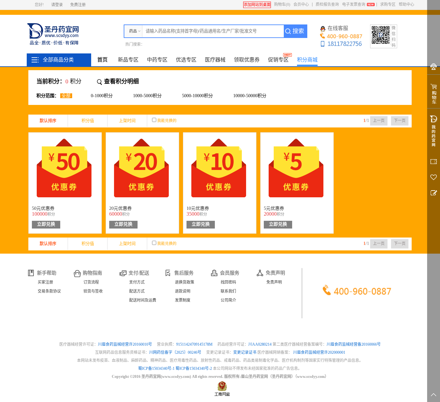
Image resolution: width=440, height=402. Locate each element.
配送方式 (137, 291)
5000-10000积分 (197, 95)
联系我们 (228, 291)
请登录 (57, 5)
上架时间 (127, 120)
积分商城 (307, 59)
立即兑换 (46, 224)
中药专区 (157, 59)
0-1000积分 (102, 95)
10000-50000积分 (249, 95)
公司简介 (228, 300)
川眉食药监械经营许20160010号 (125, 344)
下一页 (400, 120)
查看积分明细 (121, 81)
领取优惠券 (247, 59)
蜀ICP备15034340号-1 (156, 368)
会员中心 (301, 4)
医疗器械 (215, 59)
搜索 (298, 31)
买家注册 (45, 282)
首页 (102, 59)
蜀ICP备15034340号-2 (194, 368)
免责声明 (274, 282)
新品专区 (128, 59)
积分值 (87, 120)
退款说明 (182, 291)
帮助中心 (406, 4)
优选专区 (186, 59)
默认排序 (48, 120)
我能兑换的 (167, 120)
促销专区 (278, 59)
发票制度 (182, 300)
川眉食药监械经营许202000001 (319, 352)
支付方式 (137, 282)
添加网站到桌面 (257, 5)
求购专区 (388, 4)
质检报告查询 (327, 4)
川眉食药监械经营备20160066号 (354, 344)
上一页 (379, 120)
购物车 (282, 4)
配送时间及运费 (142, 300)
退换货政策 (184, 282)
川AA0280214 (260, 344)
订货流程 (91, 282)
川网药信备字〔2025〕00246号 (175, 352)
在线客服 (338, 28)
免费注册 (78, 5)
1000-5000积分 (147, 95)
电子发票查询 (353, 4)
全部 (66, 95)
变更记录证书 (244, 352)
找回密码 (228, 282)
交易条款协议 (49, 291)
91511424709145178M (195, 344)
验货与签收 (93, 291)
